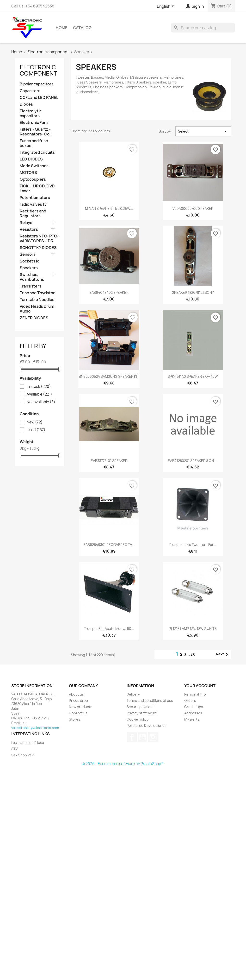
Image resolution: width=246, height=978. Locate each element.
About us (76, 694)
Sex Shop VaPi (22, 755)
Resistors (29, 229)
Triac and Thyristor (37, 292)
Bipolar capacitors (37, 84)
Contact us (78, 713)
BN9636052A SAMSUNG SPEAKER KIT (109, 376)
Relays (26, 222)
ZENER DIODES (34, 317)
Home (62, 27)
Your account (199, 685)
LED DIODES (31, 159)
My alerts (191, 719)
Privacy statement (142, 713)
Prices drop (78, 700)
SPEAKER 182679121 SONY (193, 292)
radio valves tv (33, 204)
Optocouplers (33, 179)
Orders (190, 700)
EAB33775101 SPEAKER (109, 460)
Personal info (195, 694)
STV (14, 749)
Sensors (28, 254)
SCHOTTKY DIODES (38, 247)
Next (223, 654)
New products (80, 706)
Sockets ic (29, 261)
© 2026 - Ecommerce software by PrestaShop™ (123, 763)
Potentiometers (35, 197)
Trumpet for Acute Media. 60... (109, 628)
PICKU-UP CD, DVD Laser (37, 188)
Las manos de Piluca (27, 742)
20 (193, 654)
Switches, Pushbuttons (32, 277)
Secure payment (140, 706)
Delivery (133, 694)
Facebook (132, 737)
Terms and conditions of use (150, 700)
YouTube (142, 737)
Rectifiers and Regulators (33, 213)
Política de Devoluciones (146, 725)
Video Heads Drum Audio (37, 309)
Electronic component (38, 70)
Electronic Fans (34, 122)
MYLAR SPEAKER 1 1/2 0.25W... (109, 208)
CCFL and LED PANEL (39, 97)
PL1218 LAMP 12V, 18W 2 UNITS (193, 628)
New (35, 422)
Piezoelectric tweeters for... (192, 544)
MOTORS (28, 172)
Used (36, 430)
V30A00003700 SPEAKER (192, 208)
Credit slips (193, 706)
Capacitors (30, 90)
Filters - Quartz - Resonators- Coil (35, 132)
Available (39, 394)
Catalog (82, 27)
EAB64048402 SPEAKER (109, 292)
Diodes (26, 104)
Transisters (30, 286)
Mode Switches (34, 165)
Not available (41, 402)
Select (203, 131)
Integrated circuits (37, 152)
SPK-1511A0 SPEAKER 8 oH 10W (193, 376)
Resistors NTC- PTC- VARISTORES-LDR (39, 238)
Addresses (193, 713)
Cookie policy (137, 719)
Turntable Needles (37, 299)
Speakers (29, 267)
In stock (39, 386)
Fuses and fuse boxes (34, 143)
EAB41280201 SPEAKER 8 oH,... (193, 460)
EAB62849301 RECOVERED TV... (109, 544)
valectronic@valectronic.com (35, 727)
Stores (74, 719)
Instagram (153, 737)
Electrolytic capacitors (31, 113)
